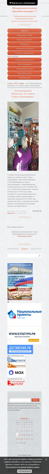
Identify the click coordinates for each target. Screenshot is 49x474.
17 (27, 435)
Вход (29, 236)
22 (22, 439)
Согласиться (24, 471)
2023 (16, 83)
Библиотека (11, 213)
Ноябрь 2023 (24, 418)
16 (24, 435)
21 (19, 439)
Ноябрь (21, 83)
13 (27, 83)
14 (19, 435)
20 (17, 439)
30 (24, 443)
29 (22, 443)
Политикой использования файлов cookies (22, 467)
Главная (10, 83)
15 (22, 435)
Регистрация (22, 236)
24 (27, 439)
